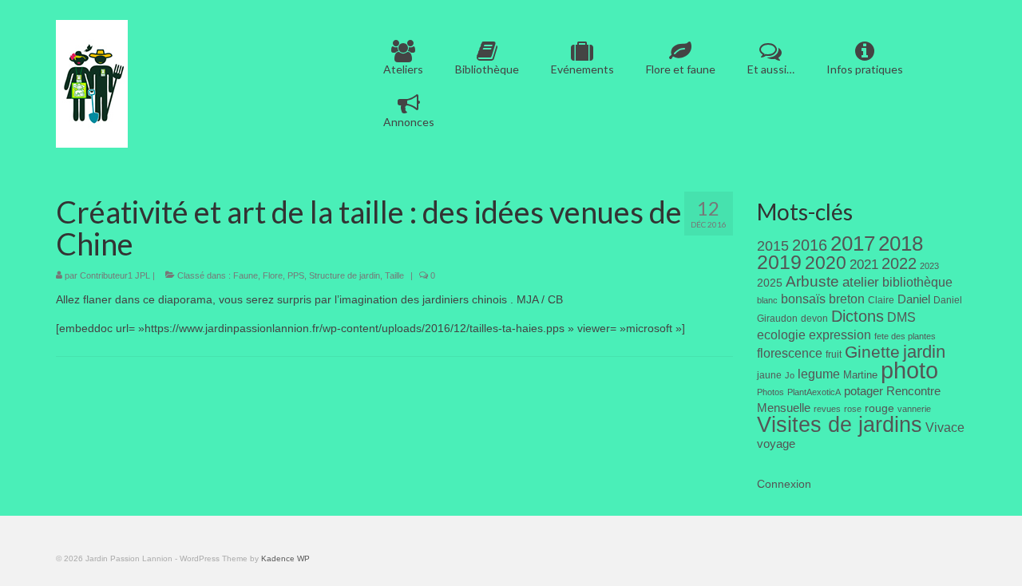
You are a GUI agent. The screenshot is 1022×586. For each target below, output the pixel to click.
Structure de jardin (344, 275)
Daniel (913, 299)
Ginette (872, 352)
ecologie (781, 334)
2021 (864, 264)
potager (863, 391)
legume (819, 374)
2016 (809, 245)
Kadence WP (285, 558)
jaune (769, 375)
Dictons (857, 316)
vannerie (914, 409)
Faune (245, 275)
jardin (924, 352)
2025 (769, 282)
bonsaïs (803, 298)
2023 (929, 266)
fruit (834, 354)
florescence (789, 353)
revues (827, 409)
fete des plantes (905, 336)
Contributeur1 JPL (115, 275)
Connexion (784, 483)
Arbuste (812, 281)
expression (840, 334)
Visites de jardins (839, 425)
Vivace (945, 427)
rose (853, 409)
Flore (273, 275)
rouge (879, 408)
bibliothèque (917, 282)
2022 (899, 263)
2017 (852, 243)
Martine (860, 375)
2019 (779, 262)
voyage (776, 443)
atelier (860, 282)
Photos (770, 392)
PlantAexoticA (814, 392)
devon (814, 318)
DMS (901, 317)
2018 (900, 243)
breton (847, 298)
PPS (295, 275)
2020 (825, 262)
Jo (789, 375)
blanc (767, 300)
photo (909, 370)
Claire (881, 300)
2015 (773, 246)
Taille (394, 275)
